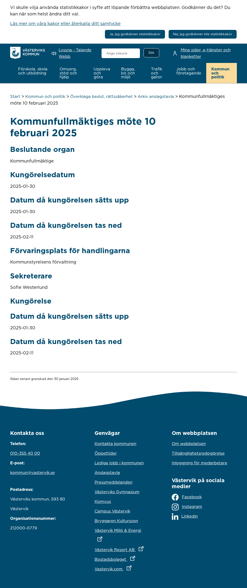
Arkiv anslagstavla (156, 96)
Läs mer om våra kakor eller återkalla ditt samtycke (65, 23)
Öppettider (106, 453)
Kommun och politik (45, 96)
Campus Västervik (112, 511)
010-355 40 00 (25, 453)
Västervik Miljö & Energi (123, 530)
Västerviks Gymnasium (117, 491)
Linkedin (189, 516)
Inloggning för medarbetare (199, 462)
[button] (34, 71)
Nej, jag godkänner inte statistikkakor (202, 34)
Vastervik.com (123, 568)
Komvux (103, 501)
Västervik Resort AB (123, 549)
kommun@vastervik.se (32, 472)
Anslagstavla (107, 472)
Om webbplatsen (189, 443)
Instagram (192, 506)
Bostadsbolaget (123, 559)
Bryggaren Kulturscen (116, 520)
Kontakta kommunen (115, 443)
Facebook (192, 496)
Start (15, 96)
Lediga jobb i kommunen (119, 462)
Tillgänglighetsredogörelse (198, 453)
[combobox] (121, 53)
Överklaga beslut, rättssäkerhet (101, 96)
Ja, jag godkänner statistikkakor (135, 34)
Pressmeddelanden (113, 482)
